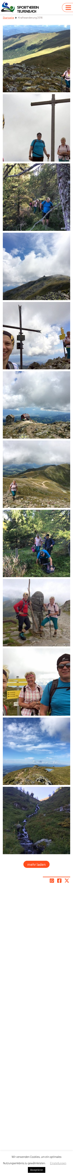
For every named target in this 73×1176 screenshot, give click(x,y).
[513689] (36, 820)
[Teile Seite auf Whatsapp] (51, 880)
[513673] (36, 474)
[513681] (36, 612)
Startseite (8, 17)
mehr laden (36, 864)
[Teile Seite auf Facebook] (59, 880)
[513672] (36, 405)
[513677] (36, 335)
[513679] (36, 751)
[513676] (36, 58)
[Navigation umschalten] (68, 8)
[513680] (36, 682)
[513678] (36, 266)
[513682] (36, 543)
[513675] (36, 197)
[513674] (36, 128)
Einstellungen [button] (58, 1163)
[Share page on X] (66, 880)
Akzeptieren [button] (36, 1169)
